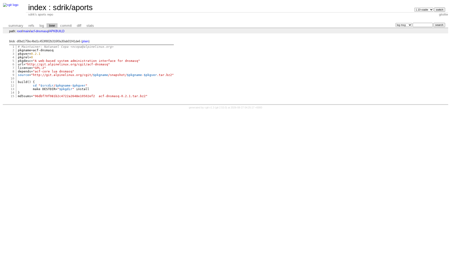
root (19, 31)
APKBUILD (56, 31)
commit (66, 26)
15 (12, 96)
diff (79, 26)
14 (12, 92)
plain (85, 41)
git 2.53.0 (221, 107)
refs (31, 26)
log (41, 26)
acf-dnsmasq (39, 31)
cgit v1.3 (209, 107)
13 (12, 89)
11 (12, 82)
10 (12, 78)
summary (15, 26)
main (26, 31)
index (37, 7)
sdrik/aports (73, 7)
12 (12, 85)
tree (52, 26)
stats (90, 26)
